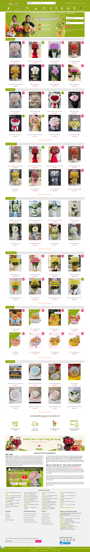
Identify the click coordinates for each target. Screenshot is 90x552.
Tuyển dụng (7, 515)
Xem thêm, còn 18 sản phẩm (44, 412)
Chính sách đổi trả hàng (29, 520)
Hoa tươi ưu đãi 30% (17, 10)
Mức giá (67, 21)
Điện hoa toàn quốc (46, 520)
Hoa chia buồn (36, 10)
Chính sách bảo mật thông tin (30, 513)
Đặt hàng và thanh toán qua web (30, 522)
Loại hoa (62, 10)
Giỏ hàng (69, 3)
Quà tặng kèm (81, 10)
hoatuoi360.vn (42, 547)
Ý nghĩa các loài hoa (46, 513)
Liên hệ (83, 3)
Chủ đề (67, 16)
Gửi (38, 541)
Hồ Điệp (74, 10)
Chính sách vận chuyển (28, 517)
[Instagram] (71, 540)
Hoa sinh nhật (8, 10)
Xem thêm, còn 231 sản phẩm (44, 303)
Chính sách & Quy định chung (30, 515)
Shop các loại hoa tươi (46, 522)
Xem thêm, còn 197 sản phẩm (44, 248)
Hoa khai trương (27, 10)
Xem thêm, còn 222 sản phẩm (44, 357)
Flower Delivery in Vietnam (47, 524)
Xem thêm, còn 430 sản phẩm (44, 140)
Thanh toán (78, 3)
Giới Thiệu (73, 3)
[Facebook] (61, 540)
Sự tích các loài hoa (46, 517)
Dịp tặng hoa (68, 10)
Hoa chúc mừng (44, 10)
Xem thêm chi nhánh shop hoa (67, 507)
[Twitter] (64, 540)
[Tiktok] (67, 540)
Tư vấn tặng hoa (45, 515)
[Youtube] (74, 540)
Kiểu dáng (56, 10)
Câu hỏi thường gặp (9, 520)
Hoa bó (50, 10)
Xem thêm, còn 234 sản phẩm (44, 194)
